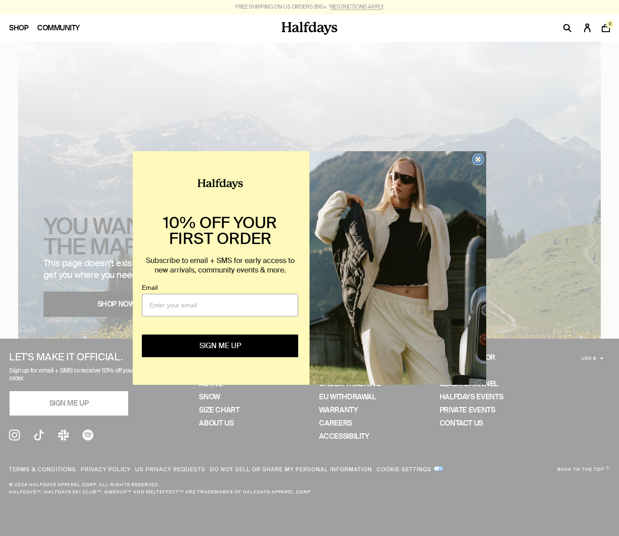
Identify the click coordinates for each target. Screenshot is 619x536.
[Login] (587, 28)
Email (150, 287)
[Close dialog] (478, 159)
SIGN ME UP (220, 345)
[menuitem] (23, 28)
